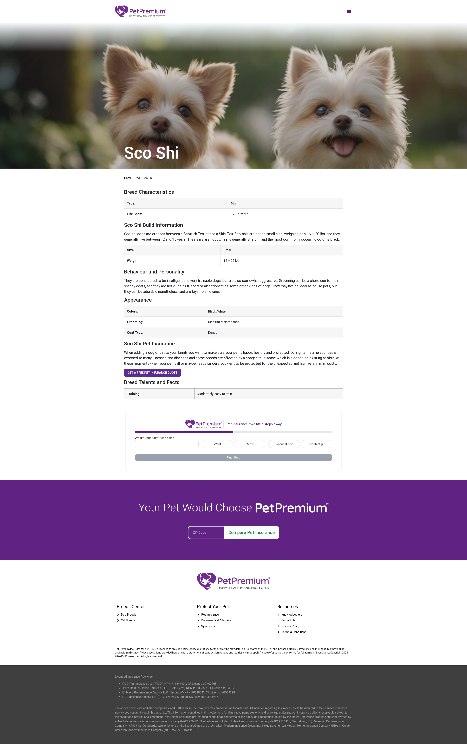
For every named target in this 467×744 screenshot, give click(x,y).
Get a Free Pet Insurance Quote (152, 372)
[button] (349, 11)
